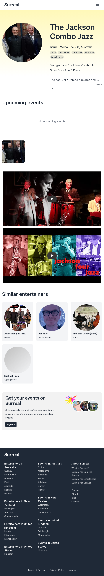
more (99, 84)
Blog (74, 497)
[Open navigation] (97, 5)
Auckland (9, 512)
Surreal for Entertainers (84, 479)
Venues (72, 570)
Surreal (11, 5)
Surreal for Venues (81, 482)
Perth (7, 482)
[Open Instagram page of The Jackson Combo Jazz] (52, 89)
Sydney (8, 471)
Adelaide (8, 486)
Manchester (10, 538)
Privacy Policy (57, 570)
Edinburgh (9, 535)
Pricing (75, 490)
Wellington (9, 508)
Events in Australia (50, 463)
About (75, 494)
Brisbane (8, 478)
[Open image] (13, 151)
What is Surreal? (80, 468)
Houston (8, 554)
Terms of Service (37, 570)
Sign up (11, 424)
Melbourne (10, 474)
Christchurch (11, 516)
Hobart (8, 493)
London (8, 531)
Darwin (8, 489)
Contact (75, 501)
